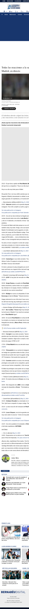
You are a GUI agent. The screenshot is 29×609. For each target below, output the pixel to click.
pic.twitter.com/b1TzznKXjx (17, 395)
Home (3, 1)
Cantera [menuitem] (20, 14)
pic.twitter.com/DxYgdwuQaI (18, 328)
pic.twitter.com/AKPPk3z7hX (17, 271)
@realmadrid (5, 395)
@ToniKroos (5, 271)
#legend (4, 304)
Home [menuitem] (6, 14)
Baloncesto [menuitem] (13, 14)
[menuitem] (2, 14)
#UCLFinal (7, 328)
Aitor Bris (5, 105)
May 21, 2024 (24, 251)
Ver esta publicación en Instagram (11, 210)
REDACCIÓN (10, 1)
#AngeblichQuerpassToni (14, 304)
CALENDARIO (18, 1)
